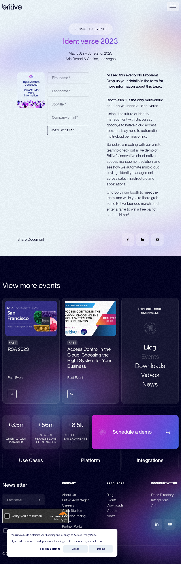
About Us (69, 495)
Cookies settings (50, 548)
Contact (68, 521)
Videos (112, 511)
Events (112, 500)
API (153, 505)
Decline (101, 548)
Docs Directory (162, 495)
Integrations (160, 500)
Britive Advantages (76, 500)
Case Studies (72, 511)
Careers (68, 505)
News (111, 516)
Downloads (115, 505)
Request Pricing (74, 516)
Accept (75, 548)
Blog (110, 495)
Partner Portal (72, 526)
